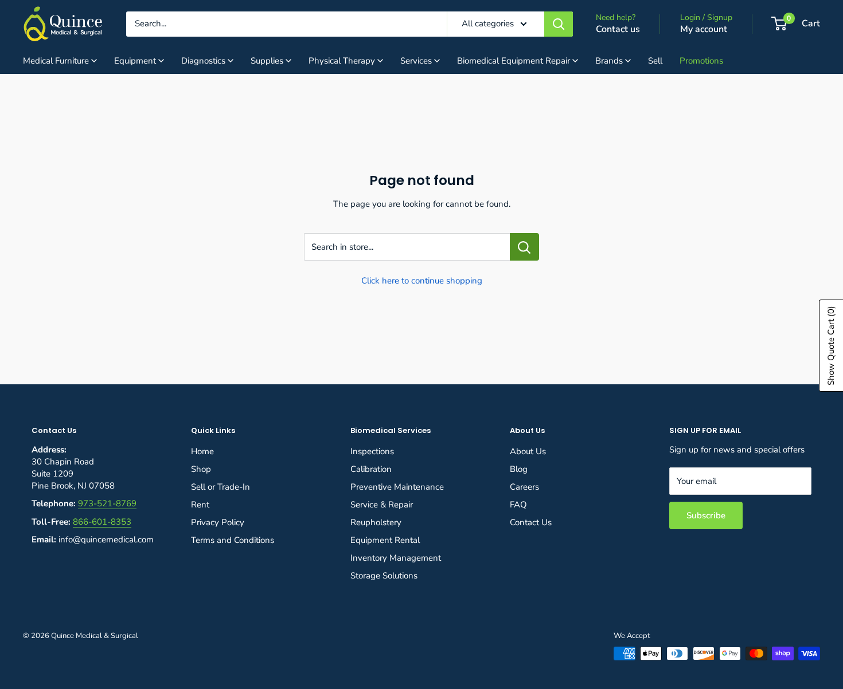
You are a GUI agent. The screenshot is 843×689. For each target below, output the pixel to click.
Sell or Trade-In (220, 487)
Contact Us (531, 522)
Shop (201, 469)
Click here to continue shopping (421, 280)
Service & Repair (381, 504)
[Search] (558, 24)
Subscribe (705, 515)
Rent (200, 504)
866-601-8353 (102, 521)
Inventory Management (395, 558)
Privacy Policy (217, 522)
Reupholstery (375, 522)
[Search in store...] (524, 247)
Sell (655, 60)
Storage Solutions (383, 575)
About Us (528, 451)
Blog (519, 469)
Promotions (701, 60)
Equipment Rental (385, 540)
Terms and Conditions (232, 540)
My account (703, 29)
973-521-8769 (107, 503)
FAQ (518, 504)
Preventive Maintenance (397, 487)
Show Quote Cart (831, 345)
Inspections (372, 451)
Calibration (371, 469)
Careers (524, 487)
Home (202, 451)
